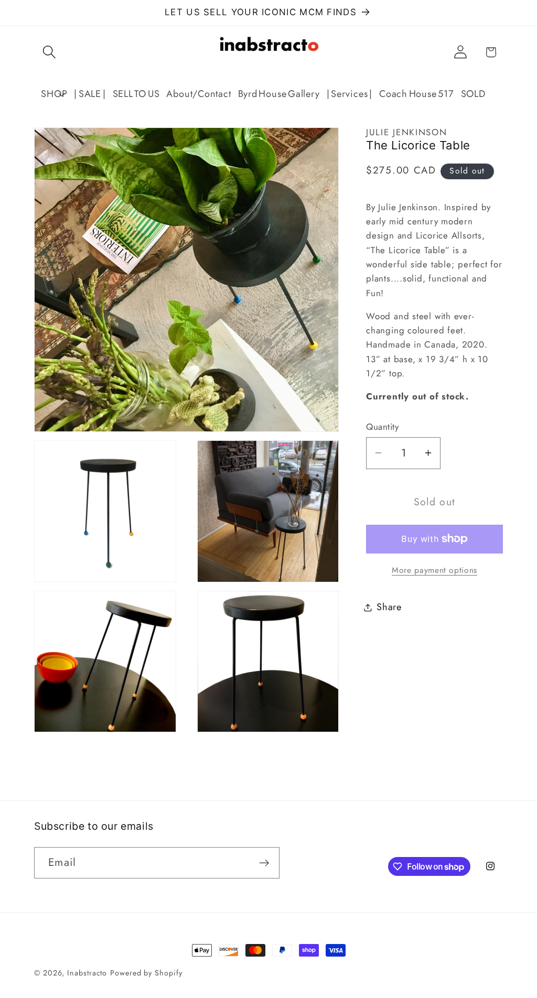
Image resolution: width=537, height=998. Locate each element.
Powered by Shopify (146, 973)
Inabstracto (87, 973)
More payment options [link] (434, 570)
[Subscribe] (264, 863)
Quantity (382, 427)
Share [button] (389, 607)
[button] (49, 52)
